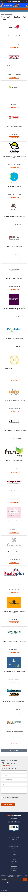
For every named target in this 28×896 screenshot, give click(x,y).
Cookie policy (14, 870)
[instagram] (12, 823)
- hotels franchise (17, 186)
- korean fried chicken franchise (16, 35)
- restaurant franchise (17, 126)
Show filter (14, 9)
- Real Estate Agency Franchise (17, 581)
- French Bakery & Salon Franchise (19, 641)
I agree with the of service (15, 882)
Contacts (14, 863)
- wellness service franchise (19, 400)
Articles (14, 854)
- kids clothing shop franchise (17, 551)
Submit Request (14, 47)
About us (14, 859)
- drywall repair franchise (18, 96)
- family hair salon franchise (17, 278)
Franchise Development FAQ (14, 846)
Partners (14, 851)
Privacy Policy (14, 866)
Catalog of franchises (14, 841)
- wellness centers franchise (18, 368)
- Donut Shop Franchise (18, 520)
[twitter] (18, 823)
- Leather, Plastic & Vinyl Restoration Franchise (16, 490)
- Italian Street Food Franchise (18, 671)
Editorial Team (14, 861)
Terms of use (14, 868)
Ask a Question (8, 804)
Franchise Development (14, 844)
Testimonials (14, 839)
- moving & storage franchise (16, 65)
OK (24, 879)
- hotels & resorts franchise (19, 216)
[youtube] (15, 823)
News (14, 856)
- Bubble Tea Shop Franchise (17, 460)
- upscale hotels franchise (21, 430)
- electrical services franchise (17, 338)
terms (16, 882)
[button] (24, 1)
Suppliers (14, 848)
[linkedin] (9, 823)
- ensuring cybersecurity (18, 731)
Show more (14, 750)
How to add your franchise (14, 837)
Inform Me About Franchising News (11, 797)
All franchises (14, 834)
